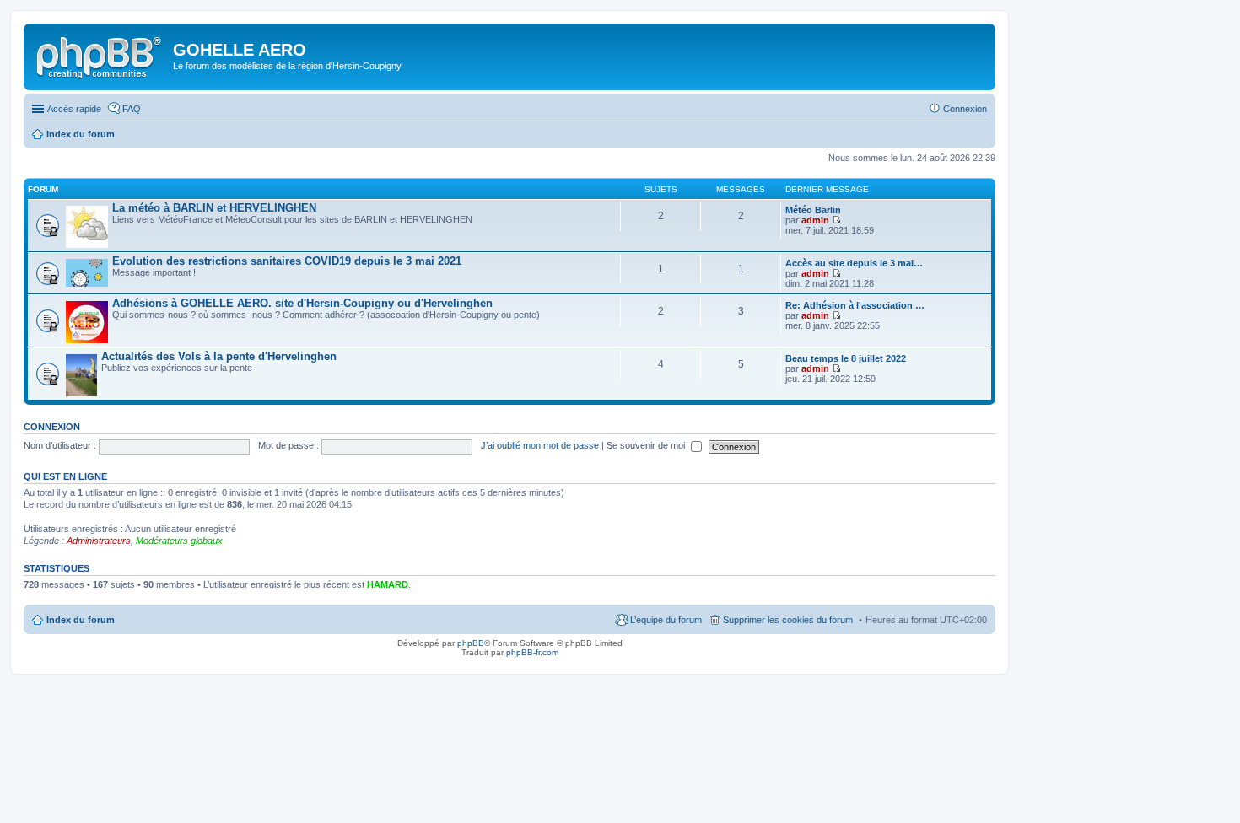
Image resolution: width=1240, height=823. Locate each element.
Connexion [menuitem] (965, 109)
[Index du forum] (100, 55)
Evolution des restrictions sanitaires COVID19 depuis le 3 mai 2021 (286, 261)
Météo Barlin (813, 210)
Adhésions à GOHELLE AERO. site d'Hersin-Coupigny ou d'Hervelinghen (302, 303)
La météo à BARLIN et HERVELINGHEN (214, 208)
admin (815, 220)
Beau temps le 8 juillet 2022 (845, 358)
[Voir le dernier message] (836, 220)
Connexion (52, 427)
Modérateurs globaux (179, 540)
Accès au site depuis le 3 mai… (854, 263)
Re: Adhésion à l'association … (855, 305)
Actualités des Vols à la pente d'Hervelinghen (219, 356)
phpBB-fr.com (532, 652)
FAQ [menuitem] (131, 109)
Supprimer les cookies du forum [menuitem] (788, 620)
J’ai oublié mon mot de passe (540, 445)
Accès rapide (74, 109)
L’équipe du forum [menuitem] (666, 620)
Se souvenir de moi (647, 445)
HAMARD (387, 584)
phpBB (470, 643)
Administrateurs (99, 540)
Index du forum (80, 620)
